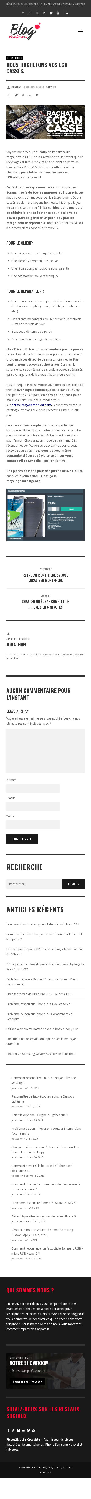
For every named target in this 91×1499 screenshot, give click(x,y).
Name (11, 780)
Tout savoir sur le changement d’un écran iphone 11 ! (45, 4)
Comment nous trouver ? (27, 1381)
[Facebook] (23, 12)
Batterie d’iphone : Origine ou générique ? (39, 1115)
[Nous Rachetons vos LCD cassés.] (45, 122)
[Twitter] (51, 12)
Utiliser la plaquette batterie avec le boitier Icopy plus (42, 1029)
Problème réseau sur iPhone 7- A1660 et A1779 (39, 1004)
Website (11, 816)
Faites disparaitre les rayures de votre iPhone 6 (43, 1216)
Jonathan (16, 87)
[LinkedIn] (44, 12)
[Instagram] (37, 12)
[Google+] (30, 12)
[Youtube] (58, 12)
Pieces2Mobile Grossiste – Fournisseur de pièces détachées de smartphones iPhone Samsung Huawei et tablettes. (44, 1444)
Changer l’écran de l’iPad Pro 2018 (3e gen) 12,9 (39, 994)
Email (10, 798)
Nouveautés (14, 58)
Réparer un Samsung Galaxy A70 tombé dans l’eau (40, 1054)
